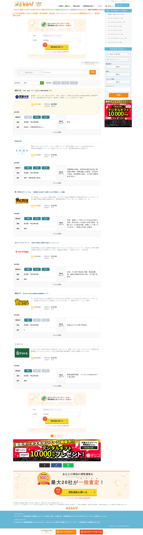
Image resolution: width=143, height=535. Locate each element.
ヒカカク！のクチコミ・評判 (42, 522)
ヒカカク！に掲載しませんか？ (112, 1)
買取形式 (108, 64)
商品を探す (76, 6)
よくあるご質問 (55, 522)
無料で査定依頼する (67, 532)
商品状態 (35, 40)
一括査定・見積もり (64, 6)
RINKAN (18, 141)
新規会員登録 (27, 516)
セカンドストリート (22, 243)
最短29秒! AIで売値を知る (93, 532)
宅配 (56, 83)
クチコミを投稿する (95, 516)
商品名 (34, 35)
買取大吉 (18, 90)
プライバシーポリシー (72, 522)
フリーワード (110, 86)
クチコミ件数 (110, 79)
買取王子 (18, 293)
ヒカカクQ (104, 516)
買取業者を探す (68, 516)
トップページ (19, 516)
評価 (107, 71)
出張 (73, 83)
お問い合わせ (19, 522)
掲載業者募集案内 (28, 522)
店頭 (65, 83)
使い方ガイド (109, 6)
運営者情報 (83, 522)
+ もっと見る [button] (57, 132)
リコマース (19, 344)
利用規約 (63, 522)
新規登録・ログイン (38, 516)
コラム (100, 6)
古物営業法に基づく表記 (94, 522)
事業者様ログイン (125, 1)
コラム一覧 (76, 516)
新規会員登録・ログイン (122, 5)
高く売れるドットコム (23, 192)
